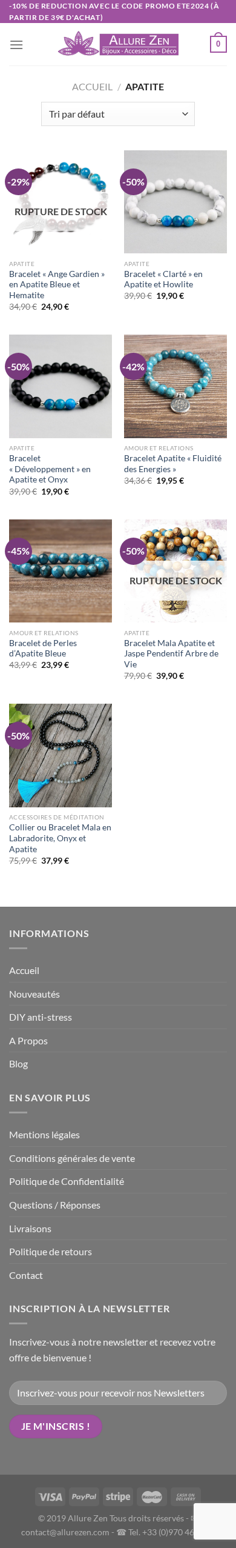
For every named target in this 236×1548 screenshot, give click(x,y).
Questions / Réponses (54, 1204)
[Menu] (16, 44)
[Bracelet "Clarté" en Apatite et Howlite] (175, 201)
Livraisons (30, 1228)
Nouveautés (34, 993)
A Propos (28, 1040)
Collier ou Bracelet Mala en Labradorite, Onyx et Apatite (60, 837)
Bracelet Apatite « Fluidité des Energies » (172, 463)
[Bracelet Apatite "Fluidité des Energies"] (175, 386)
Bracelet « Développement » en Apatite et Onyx (50, 468)
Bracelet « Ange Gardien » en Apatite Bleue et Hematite (57, 284)
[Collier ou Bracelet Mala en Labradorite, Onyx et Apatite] (60, 755)
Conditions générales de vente (72, 1158)
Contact (26, 1275)
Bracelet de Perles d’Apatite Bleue (43, 648)
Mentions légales (44, 1134)
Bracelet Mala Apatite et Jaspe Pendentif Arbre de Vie (171, 653)
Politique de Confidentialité (66, 1181)
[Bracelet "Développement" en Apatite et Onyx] (60, 386)
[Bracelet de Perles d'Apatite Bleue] (60, 570)
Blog (18, 1063)
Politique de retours (50, 1251)
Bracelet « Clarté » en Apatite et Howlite (163, 279)
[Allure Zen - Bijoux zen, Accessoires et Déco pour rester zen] (118, 45)
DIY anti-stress (40, 1017)
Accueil (92, 86)
